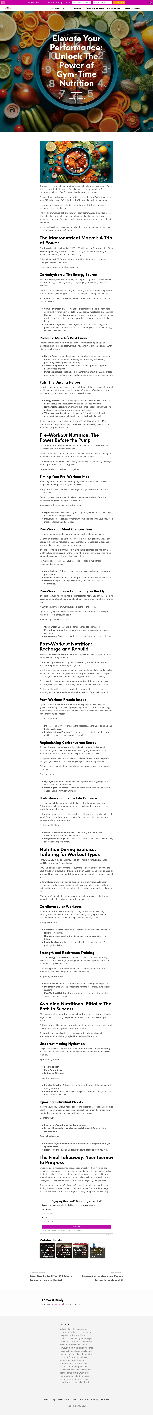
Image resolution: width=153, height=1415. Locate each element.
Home (46, 1400)
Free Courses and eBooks (95, 9)
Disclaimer (105, 1400)
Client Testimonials (114, 9)
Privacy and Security (91, 1400)
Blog (65, 9)
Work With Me (76, 9)
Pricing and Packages (133, 9)
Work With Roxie (64, 1400)
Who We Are (55, 9)
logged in (58, 1304)
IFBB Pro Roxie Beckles (77, 98)
